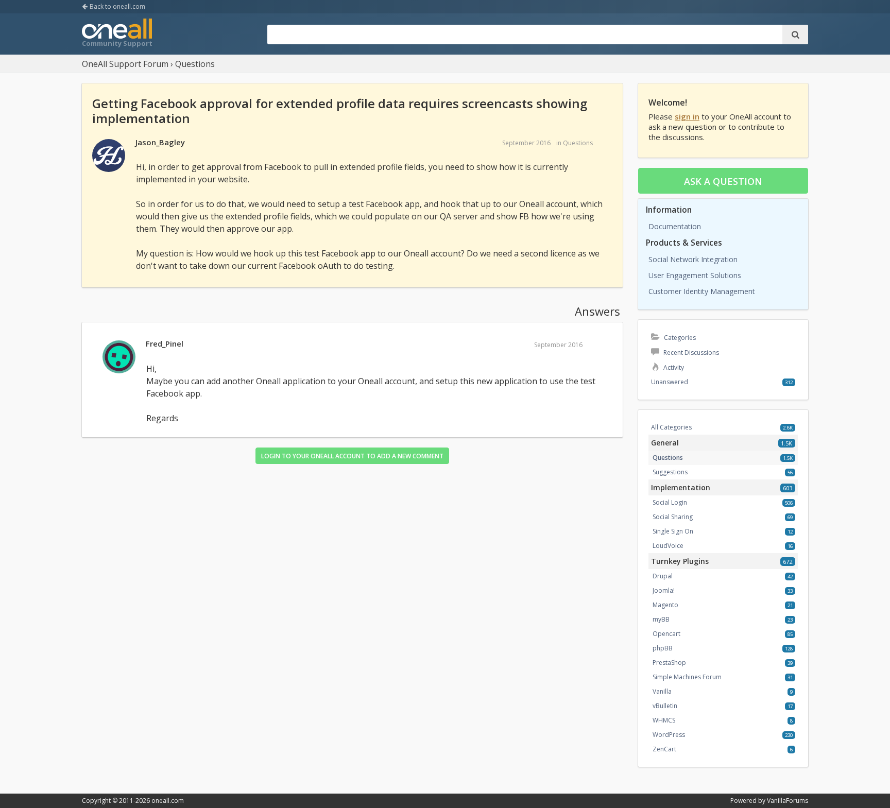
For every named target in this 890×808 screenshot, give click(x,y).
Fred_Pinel (164, 343)
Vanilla (662, 691)
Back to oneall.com (116, 6)
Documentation (674, 226)
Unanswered (669, 381)
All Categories (671, 427)
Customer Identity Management (701, 291)
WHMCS (664, 720)
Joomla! (664, 590)
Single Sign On (673, 531)
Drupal (663, 576)
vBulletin (665, 705)
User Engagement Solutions (694, 275)
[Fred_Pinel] (118, 357)
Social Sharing (673, 516)
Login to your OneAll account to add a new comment (352, 456)
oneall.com (167, 800)
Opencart (666, 633)
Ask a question (723, 181)
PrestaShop (669, 662)
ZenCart (664, 749)
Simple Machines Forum (687, 677)
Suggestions (670, 472)
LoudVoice (668, 545)
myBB (661, 619)
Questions (578, 143)
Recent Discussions (690, 352)
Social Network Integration (693, 259)
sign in (687, 116)
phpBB (663, 648)
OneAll (117, 34)
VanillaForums (787, 800)
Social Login (670, 502)
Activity (673, 367)
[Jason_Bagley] (108, 156)
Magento (665, 604)
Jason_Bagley (160, 142)
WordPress (669, 734)
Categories (679, 337)
